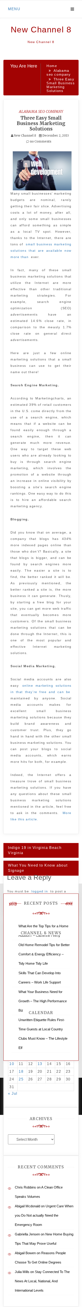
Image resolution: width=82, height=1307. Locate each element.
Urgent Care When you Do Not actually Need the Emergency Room (44, 1215)
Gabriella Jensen (27, 1234)
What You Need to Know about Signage (37, 867)
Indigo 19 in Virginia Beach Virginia (35, 850)
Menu (14, 9)
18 (21, 1071)
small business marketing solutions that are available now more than (41, 250)
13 (40, 1064)
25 (21, 1079)
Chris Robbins (25, 1187)
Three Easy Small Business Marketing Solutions (41, 123)
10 (11, 1064)
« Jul (13, 1093)
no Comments (40, 141)
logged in (39, 891)
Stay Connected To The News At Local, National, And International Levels (42, 1281)
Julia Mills (22, 1272)
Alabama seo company (41, 111)
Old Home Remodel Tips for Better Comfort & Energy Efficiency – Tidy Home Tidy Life (44, 954)
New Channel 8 (41, 29)
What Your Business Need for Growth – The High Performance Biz (42, 1001)
